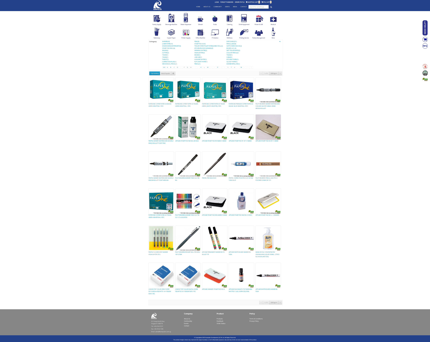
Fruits (215, 24)
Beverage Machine (171, 24)
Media (235, 7)
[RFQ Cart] (425, 46)
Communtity (188, 321)
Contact (243, 7)
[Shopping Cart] (425, 39)
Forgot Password (226, 2)
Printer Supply (186, 38)
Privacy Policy (254, 321)
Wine (273, 38)
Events (227, 7)
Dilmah (200, 24)
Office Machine (200, 38)
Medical (273, 24)
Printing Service (244, 38)
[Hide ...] (280, 41)
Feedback (220, 321)
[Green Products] (425, 79)
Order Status (239, 2)
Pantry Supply (157, 24)
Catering (229, 24)
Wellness (229, 38)
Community (218, 7)
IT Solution (215, 38)
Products (220, 319)
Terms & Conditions (256, 319)
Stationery (157, 38)
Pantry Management (258, 38)
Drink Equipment (244, 24)
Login (217, 2)
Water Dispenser (186, 24)
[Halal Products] (425, 73)
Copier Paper (171, 38)
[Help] (425, 28)
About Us (206, 7)
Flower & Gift (259, 24)
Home (198, 7)
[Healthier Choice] (425, 66)
